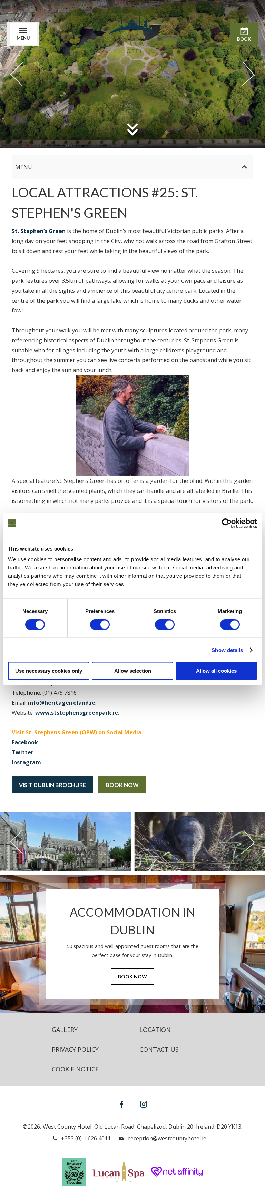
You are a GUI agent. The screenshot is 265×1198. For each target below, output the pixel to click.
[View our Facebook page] (121, 1104)
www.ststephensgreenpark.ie (76, 713)
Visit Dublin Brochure (52, 784)
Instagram (26, 762)
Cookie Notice (75, 1069)
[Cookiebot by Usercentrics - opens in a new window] (227, 523)
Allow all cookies (216, 671)
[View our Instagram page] (143, 1104)
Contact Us (159, 1049)
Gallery (65, 1029)
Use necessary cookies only (48, 671)
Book (244, 39)
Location (155, 1029)
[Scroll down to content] (132, 129)
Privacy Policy (75, 1049)
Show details (227, 650)
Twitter (22, 752)
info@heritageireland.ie (61, 703)
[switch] (100, 624)
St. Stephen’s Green (39, 231)
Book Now (122, 784)
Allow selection (132, 671)
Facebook (25, 742)
